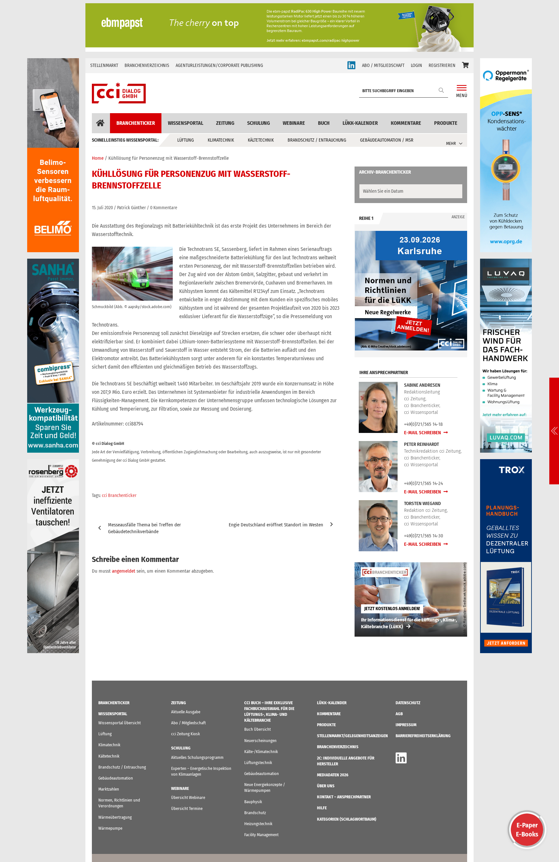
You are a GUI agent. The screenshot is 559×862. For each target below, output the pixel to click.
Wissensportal (185, 123)
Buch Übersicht (257, 729)
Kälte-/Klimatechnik (261, 751)
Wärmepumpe (110, 828)
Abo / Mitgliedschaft (188, 722)
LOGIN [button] (416, 65)
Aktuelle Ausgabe (185, 711)
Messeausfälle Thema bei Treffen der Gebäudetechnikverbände (144, 528)
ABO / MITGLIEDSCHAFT (383, 65)
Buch (324, 123)
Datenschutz (408, 702)
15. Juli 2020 (102, 207)
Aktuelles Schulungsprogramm (197, 757)
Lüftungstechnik (258, 762)
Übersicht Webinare (188, 797)
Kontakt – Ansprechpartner (344, 796)
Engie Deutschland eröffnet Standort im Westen (276, 525)
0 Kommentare (163, 207)
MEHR (451, 143)
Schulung (258, 123)
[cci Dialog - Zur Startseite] (119, 93)
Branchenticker (135, 123)
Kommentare (406, 123)
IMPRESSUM (406, 724)
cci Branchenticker (119, 495)
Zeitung (225, 123)
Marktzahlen (108, 789)
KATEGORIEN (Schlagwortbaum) (346, 819)
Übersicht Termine (187, 808)
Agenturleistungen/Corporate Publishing (219, 65)
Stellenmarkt (104, 65)
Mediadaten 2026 (332, 774)
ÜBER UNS (325, 785)
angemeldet (123, 571)
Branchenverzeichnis (147, 65)
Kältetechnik (261, 140)
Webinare (294, 123)
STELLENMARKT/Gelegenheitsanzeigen (352, 735)
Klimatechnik (221, 140)
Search (441, 90)
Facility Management (261, 834)
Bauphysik (253, 801)
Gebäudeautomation (115, 778)
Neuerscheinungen (260, 740)
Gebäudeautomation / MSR (386, 140)
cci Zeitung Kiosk (185, 733)
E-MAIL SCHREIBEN (423, 433)
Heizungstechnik (258, 823)
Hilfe (322, 807)
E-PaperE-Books (527, 829)
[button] (465, 65)
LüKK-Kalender (360, 123)
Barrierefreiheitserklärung (423, 735)
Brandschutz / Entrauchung (317, 140)
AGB (399, 713)
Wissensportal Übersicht (119, 722)
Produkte (445, 123)
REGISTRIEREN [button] (442, 65)
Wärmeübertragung (115, 817)
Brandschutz (255, 812)
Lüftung (185, 140)
